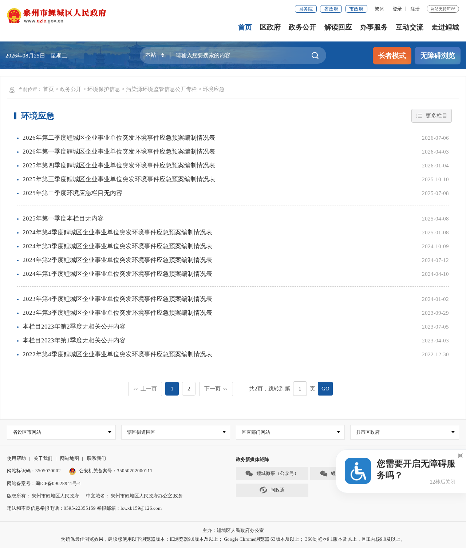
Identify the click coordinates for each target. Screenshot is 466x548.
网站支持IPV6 (443, 9)
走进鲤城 (445, 27)
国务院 (306, 9)
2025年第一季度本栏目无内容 (63, 218)
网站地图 (69, 458)
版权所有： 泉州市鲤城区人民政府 (43, 496)
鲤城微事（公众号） (277, 473)
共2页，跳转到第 (269, 388)
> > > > (134, 89)
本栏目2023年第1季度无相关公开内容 (74, 340)
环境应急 (214, 89)
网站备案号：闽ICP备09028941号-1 (44, 483)
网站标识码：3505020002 (34, 470)
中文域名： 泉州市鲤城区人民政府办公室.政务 (134, 496)
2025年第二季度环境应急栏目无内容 (72, 193)
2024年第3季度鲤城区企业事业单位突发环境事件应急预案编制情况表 (117, 246)
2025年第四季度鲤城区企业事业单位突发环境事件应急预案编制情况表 (119, 165)
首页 (245, 27)
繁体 (379, 9)
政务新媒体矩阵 (252, 459)
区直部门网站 (256, 432)
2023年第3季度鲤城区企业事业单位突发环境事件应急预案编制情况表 (117, 312)
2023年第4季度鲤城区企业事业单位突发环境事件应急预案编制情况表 (117, 298)
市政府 (356, 9)
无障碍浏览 (437, 55)
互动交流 (409, 27)
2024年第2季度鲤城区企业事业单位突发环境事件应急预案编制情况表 (117, 260)
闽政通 (277, 490)
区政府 (270, 27)
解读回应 (338, 27)
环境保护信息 (103, 89)
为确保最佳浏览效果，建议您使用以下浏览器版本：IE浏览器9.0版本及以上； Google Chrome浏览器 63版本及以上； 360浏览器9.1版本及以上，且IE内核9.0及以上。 (233, 539)
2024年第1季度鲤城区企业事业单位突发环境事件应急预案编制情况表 (117, 273)
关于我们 (42, 458)
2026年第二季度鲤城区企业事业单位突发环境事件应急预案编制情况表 (119, 137)
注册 (415, 9)
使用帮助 (16, 458)
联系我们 (96, 458)
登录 (397, 9)
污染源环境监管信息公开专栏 (161, 89)
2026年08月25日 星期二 (36, 55)
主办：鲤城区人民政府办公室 (233, 530)
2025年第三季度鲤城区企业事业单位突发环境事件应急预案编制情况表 (119, 179)
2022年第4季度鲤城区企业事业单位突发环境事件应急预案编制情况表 (117, 354)
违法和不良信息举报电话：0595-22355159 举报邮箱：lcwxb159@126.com (84, 508)
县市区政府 (368, 432)
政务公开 (302, 27)
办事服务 (374, 27)
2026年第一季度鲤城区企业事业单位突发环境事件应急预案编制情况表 (119, 151)
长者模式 (392, 55)
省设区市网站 (27, 432)
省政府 (331, 9)
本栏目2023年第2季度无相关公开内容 (74, 326)
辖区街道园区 (141, 432)
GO (325, 388)
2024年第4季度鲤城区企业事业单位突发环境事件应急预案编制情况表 (117, 232)
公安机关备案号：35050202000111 (116, 470)
